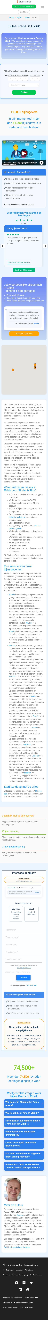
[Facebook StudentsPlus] (24, 1283)
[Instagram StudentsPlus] (17, 1283)
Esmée (32, 696)
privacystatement (24, 968)
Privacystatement (31, 1265)
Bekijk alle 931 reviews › (24, 270)
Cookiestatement (36, 1275)
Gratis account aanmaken (24, 6)
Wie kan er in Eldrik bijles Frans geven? (22, 1103)
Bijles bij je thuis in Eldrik (18, 298)
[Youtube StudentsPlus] (28, 1290)
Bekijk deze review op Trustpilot (19, 262)
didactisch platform (17, 517)
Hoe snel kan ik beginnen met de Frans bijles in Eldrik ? (22, 1122)
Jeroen (20, 1215)
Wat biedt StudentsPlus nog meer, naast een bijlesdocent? (23, 1155)
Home (11, 17)
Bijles (19, 17)
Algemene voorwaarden (12, 1265)
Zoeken (24, 92)
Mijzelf (31, 911)
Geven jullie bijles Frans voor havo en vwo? (20, 1144)
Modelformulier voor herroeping (15, 1275)
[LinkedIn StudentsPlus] (20, 1290)
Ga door (23, 978)
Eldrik (27, 17)
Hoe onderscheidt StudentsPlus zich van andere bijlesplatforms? (22, 1166)
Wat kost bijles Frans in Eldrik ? (22, 1113)
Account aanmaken (24, 334)
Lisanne (27, 744)
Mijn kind (16, 913)
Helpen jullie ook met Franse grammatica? (20, 1133)
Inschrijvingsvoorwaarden (13, 1270)
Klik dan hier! (32, 985)
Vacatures (29, 1270)
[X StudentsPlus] (31, 1283)
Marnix (12, 595)
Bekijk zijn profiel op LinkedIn (17, 1247)
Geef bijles (24, 12)
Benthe (12, 645)
